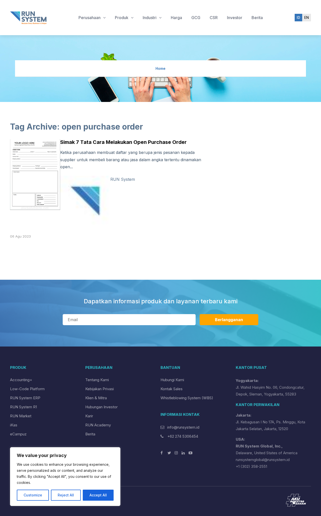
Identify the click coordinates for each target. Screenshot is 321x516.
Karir (89, 416)
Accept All (98, 495)
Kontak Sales (171, 388)
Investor (234, 17)
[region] (65, 476)
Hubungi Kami (172, 379)
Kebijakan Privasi (99, 388)
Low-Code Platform (27, 388)
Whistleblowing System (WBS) (186, 397)
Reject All (66, 495)
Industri (150, 17)
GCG (195, 17)
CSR (214, 17)
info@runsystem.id (183, 427)
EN (306, 17)
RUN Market (20, 416)
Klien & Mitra (96, 397)
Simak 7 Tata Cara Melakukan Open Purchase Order (123, 142)
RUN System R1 (23, 407)
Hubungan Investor (101, 407)
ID (298, 17)
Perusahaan (90, 17)
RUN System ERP (25, 397)
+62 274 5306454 (182, 436)
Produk (122, 17)
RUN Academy (98, 425)
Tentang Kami (97, 379)
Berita (257, 17)
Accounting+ (21, 379)
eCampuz (18, 434)
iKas (13, 425)
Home (160, 68)
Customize (33, 495)
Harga (176, 17)
